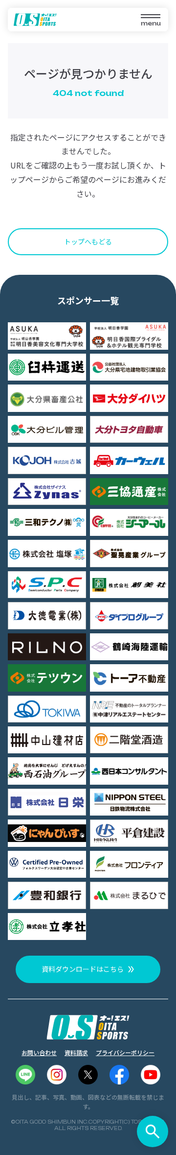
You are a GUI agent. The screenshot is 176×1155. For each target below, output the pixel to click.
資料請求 (76, 1052)
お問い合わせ (39, 1052)
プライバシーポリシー (125, 1052)
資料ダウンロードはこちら (83, 969)
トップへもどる (88, 241)
